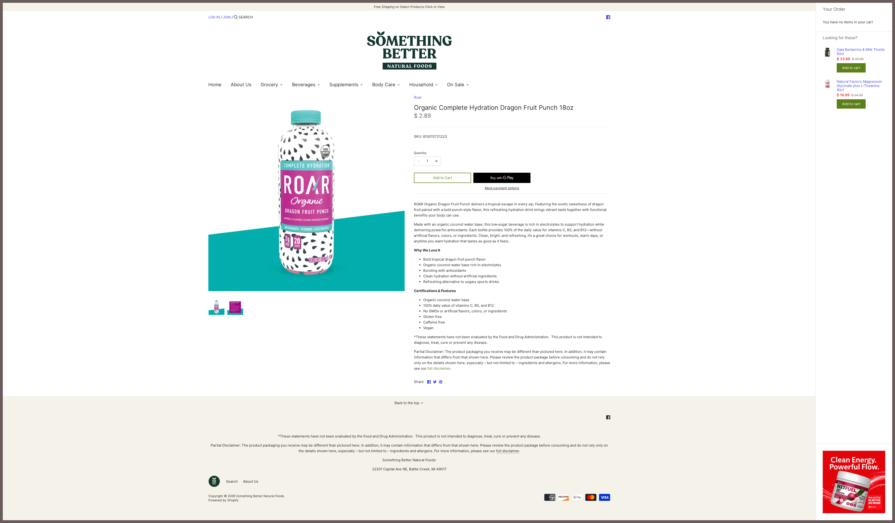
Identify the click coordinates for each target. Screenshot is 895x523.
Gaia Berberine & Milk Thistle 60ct (861, 52)
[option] (216, 307)
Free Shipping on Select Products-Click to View (409, 7)
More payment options (502, 188)
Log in (214, 17)
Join (227, 17)
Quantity (420, 153)
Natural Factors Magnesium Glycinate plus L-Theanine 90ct (859, 85)
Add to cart (851, 67)
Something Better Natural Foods (260, 496)
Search (232, 481)
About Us (250, 481)
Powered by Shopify (223, 500)
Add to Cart (442, 177)
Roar (418, 97)
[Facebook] (608, 17)
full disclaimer (438, 368)
